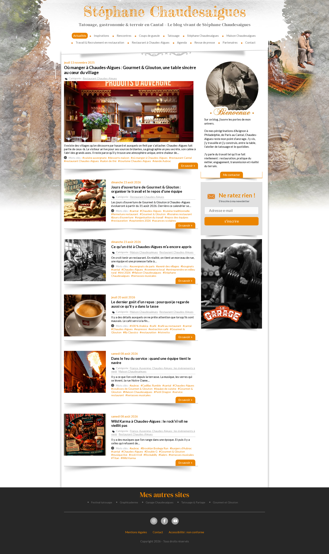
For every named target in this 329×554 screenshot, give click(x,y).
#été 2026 (124, 272)
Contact (250, 42)
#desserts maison (118, 157)
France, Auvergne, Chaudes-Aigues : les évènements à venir (153, 369)
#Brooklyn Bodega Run (154, 448)
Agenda (182, 42)
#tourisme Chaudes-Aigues (134, 161)
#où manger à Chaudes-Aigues (149, 157)
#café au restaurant (169, 325)
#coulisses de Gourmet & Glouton (132, 388)
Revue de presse (204, 42)
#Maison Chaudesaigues (146, 272)
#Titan (115, 458)
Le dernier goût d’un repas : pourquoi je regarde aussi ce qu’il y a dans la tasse (150, 304)
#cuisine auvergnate (94, 157)
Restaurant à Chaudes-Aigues (150, 42)
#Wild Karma (128, 458)
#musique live (119, 454)
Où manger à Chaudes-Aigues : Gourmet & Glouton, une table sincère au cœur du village (130, 70)
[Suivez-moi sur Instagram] (153, 520)
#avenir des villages (167, 266)
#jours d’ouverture (122, 217)
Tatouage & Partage (193, 502)
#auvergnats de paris (142, 266)
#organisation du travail (149, 217)
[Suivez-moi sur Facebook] (164, 520)
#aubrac (134, 385)
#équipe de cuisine (165, 388)
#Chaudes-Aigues (150, 210)
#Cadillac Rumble (151, 385)
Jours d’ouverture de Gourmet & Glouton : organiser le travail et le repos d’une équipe (146, 189)
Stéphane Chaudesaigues (164, 11)
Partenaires (230, 42)
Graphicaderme (129, 502)
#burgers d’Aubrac (181, 448)
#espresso (140, 329)
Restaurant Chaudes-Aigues (100, 78)
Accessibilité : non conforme (186, 532)
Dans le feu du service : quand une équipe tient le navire (151, 360)
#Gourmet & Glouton (153, 214)
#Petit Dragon (162, 392)
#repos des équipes (176, 217)
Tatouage (173, 35)
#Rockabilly (150, 454)
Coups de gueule (149, 35)
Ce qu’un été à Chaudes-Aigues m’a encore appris (151, 246)
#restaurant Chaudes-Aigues (81, 161)
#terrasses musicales (143, 275)
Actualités (79, 35)
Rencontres (124, 35)
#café (153, 325)
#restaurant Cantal (180, 157)
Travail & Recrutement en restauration (100, 42)
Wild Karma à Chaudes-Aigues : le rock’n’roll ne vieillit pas (149, 423)
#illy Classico (130, 332)
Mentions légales (136, 532)
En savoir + (188, 165)
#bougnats (187, 266)
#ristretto (164, 332)
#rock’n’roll (135, 454)
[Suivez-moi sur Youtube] (175, 520)
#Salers (163, 454)
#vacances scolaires (164, 220)
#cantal (134, 210)
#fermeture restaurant (124, 214)
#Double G (151, 451)
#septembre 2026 (140, 220)
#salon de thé (108, 161)
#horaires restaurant (179, 214)
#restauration (119, 220)
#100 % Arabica (139, 325)
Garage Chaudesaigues (159, 502)
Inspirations (101, 35)
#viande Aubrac (162, 161)
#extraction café (158, 329)
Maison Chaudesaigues (241, 35)
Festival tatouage (101, 502)
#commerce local (155, 269)
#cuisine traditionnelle (176, 210)
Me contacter (231, 174)
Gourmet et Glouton (225, 502)
